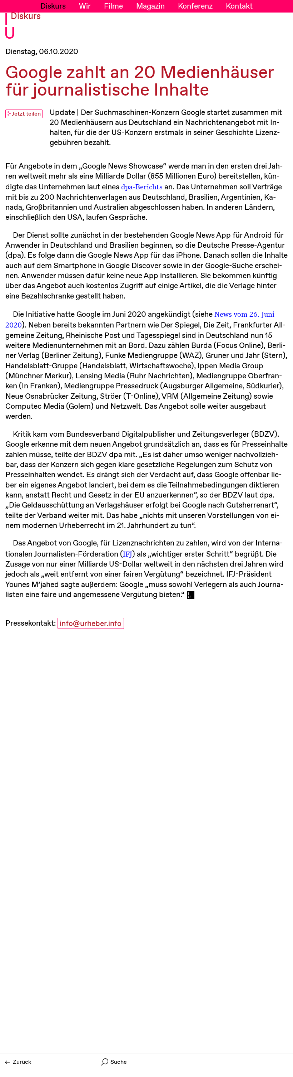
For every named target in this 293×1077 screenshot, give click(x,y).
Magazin (150, 6)
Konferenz (195, 6)
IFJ (127, 553)
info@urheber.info (90, 624)
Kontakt (239, 6)
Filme (113, 6)
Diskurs (53, 6)
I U (9, 27)
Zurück (22, 1062)
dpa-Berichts (142, 186)
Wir (85, 6)
